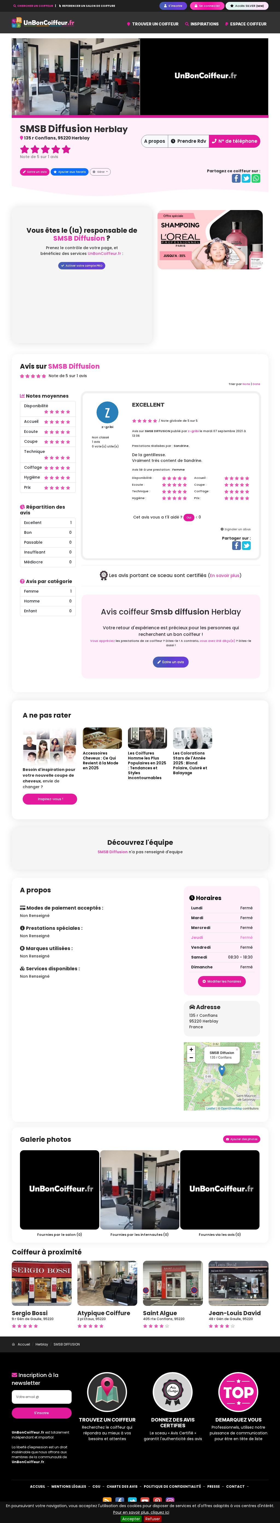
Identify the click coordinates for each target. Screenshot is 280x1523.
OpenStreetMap (231, 1108)
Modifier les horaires (224, 981)
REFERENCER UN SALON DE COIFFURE (88, 6)
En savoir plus (225, 575)
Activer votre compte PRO (83, 266)
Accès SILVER (249, 6)
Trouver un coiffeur (155, 24)
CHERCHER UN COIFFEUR (35, 6)
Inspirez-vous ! (50, 799)
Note (246, 384)
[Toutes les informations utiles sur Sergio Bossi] (42, 1283)
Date (256, 384)
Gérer (101, 172)
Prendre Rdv (191, 141)
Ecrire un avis (36, 172)
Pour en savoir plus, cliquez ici (141, 1512)
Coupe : (200, 484)
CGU (96, 1486)
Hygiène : (139, 498)
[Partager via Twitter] (246, 178)
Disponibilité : (142, 478)
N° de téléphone (237, 141)
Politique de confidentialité (172, 1486)
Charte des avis (122, 1486)
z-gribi (107, 427)
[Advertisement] (210, 307)
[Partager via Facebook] (236, 178)
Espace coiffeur (248, 24)
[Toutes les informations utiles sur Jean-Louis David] (239, 1283)
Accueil (37, 1486)
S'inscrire (41, 1413)
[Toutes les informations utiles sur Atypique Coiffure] (107, 1283)
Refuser (152, 1519)
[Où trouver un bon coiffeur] (43, 22)
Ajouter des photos (243, 1139)
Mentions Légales (68, 1486)
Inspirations (204, 24)
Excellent (148, 404)
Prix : (197, 498)
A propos (154, 141)
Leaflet (210, 1108)
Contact (235, 1486)
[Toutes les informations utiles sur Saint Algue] (173, 1283)
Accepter (131, 1519)
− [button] (191, 1057)
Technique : (141, 491)
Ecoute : (138, 484)
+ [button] (191, 1049)
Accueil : (200, 478)
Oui (188, 518)
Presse (213, 1486)
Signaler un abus (237, 529)
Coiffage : (202, 491)
